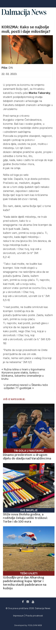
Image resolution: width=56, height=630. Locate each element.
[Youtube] (33, 601)
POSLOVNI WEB (35, 625)
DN (11, 67)
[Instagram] (27, 601)
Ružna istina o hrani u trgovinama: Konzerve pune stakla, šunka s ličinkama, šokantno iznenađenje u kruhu (23, 374)
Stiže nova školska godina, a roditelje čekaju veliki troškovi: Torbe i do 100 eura (25, 517)
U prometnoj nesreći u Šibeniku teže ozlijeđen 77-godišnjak (26, 386)
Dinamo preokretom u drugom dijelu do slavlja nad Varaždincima (27, 456)
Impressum (18, 615)
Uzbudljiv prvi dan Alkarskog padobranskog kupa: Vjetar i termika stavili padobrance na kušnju (24, 583)
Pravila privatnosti (34, 615)
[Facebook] (23, 601)
